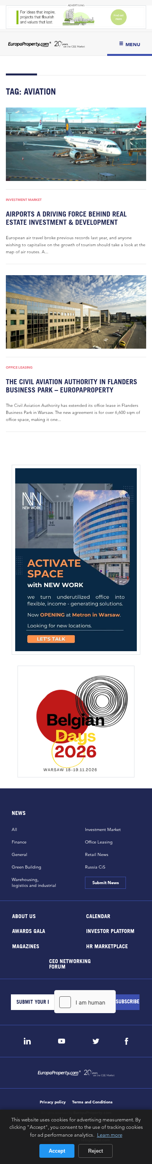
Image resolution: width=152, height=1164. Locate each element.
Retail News (96, 854)
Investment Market (24, 200)
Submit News (105, 882)
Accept (57, 1151)
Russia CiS (95, 867)
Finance (19, 842)
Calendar (98, 915)
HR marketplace (107, 945)
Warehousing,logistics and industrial (34, 882)
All (14, 829)
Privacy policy (53, 1102)
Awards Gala (28, 931)
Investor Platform (110, 931)
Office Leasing (19, 367)
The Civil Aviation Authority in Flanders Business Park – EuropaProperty (71, 386)
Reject (95, 1151)
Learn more (109, 1135)
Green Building (26, 867)
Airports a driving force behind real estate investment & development (66, 218)
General (19, 854)
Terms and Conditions (92, 1102)
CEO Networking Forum (70, 964)
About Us (24, 915)
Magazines (25, 945)
